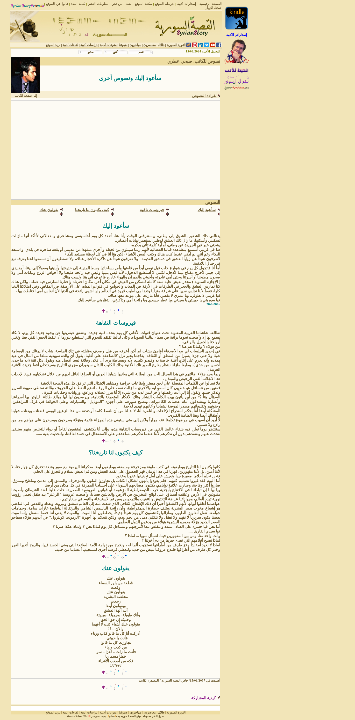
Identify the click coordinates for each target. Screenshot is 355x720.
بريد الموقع (53, 45)
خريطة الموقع (164, 4)
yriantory (114, 716)
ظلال (161, 45)
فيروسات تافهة (152, 210)
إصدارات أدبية (186, 4)
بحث (129, 4)
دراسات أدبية (89, 45)
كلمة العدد (78, 4)
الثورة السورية (176, 45)
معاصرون (149, 45)
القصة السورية (128, 716)
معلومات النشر (98, 4)
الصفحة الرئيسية (210, 4)
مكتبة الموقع (143, 4)
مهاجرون (135, 45)
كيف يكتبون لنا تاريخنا (92, 210)
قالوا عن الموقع (57, 4)
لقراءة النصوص (204, 96)
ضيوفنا (123, 45)
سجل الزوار (213, 7)
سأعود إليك (207, 210)
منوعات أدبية (108, 45)
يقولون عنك (49, 210)
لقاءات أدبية (70, 45)
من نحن (117, 4)
